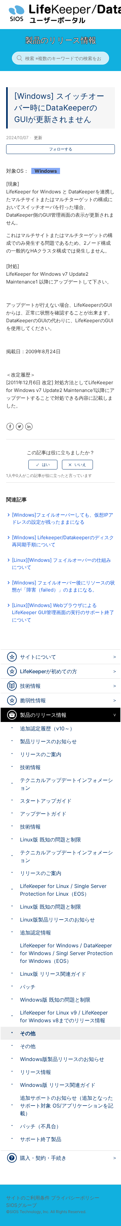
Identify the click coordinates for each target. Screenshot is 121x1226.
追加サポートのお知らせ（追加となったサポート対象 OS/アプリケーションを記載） (66, 1106)
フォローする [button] (60, 149)
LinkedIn (29, 427)
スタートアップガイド (46, 801)
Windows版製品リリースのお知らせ (62, 1059)
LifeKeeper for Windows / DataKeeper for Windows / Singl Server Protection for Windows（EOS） (66, 953)
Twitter (19, 427)
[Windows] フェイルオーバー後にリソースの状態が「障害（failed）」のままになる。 (63, 586)
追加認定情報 (35, 932)
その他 (27, 1033)
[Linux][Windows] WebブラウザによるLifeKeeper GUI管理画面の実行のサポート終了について (63, 612)
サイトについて (38, 657)
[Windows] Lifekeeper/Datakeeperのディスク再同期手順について (63, 541)
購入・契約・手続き (43, 1158)
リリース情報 (35, 1072)
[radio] (42, 464)
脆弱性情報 (33, 700)
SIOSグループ (21, 1205)
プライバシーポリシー (75, 1198)
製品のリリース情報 (43, 715)
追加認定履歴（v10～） (47, 728)
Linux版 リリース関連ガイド (53, 974)
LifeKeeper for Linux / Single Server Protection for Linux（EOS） (63, 890)
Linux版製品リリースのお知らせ (57, 919)
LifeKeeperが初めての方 (48, 671)
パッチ (27, 987)
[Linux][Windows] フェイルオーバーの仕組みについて (61, 564)
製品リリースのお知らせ (48, 741)
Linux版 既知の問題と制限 (50, 839)
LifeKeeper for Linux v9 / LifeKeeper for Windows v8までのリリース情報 (64, 1016)
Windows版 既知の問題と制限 (55, 999)
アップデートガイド (43, 813)
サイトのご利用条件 (28, 1198)
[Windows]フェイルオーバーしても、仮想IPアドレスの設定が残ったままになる (62, 518)
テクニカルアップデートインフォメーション (66, 784)
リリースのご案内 (40, 754)
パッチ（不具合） (40, 1126)
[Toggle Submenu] (113, 656)
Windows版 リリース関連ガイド (58, 1085)
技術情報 (30, 686)
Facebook (10, 427)
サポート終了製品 (40, 1139)
